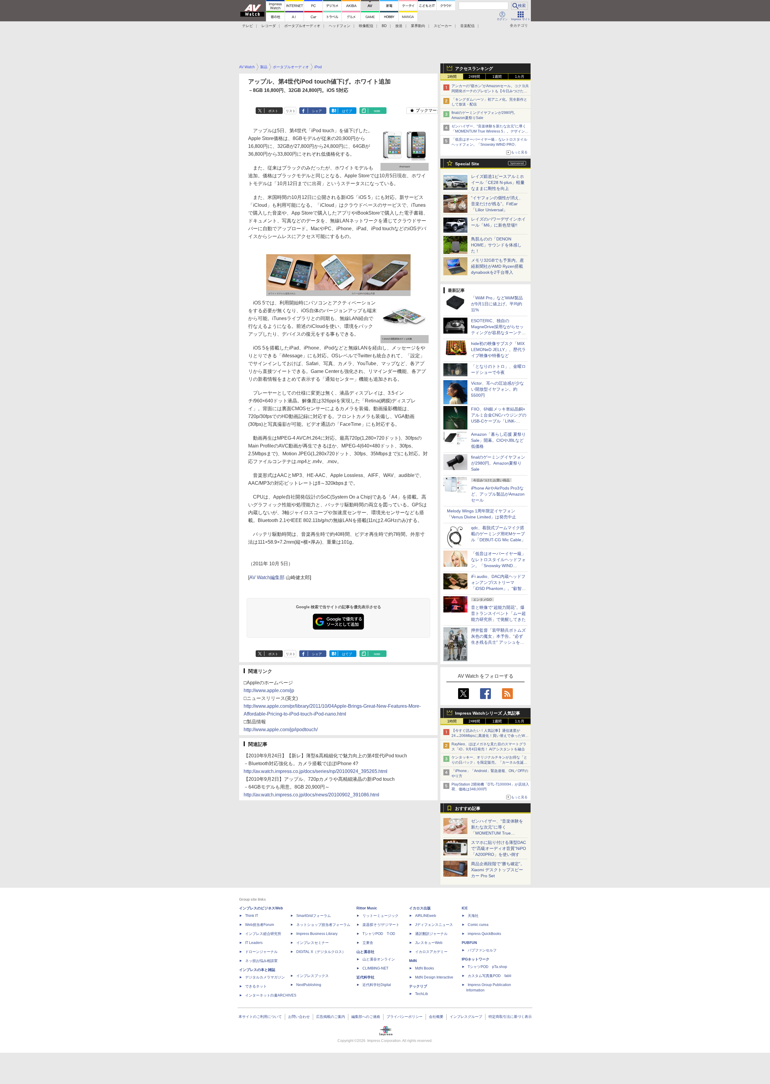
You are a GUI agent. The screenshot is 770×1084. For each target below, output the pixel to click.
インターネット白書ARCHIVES (270, 995)
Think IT (251, 916)
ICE (465, 908)
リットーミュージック (380, 916)
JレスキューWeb (428, 943)
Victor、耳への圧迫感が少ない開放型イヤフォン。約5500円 (497, 389)
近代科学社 (365, 977)
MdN (413, 961)
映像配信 (366, 26)
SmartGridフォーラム (313, 916)
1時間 (452, 77)
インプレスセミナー (312, 943)
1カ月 (519, 77)
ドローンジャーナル (261, 952)
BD (384, 26)
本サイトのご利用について (260, 1017)
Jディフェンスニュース (434, 925)
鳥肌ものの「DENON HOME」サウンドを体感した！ (496, 245)
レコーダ (268, 26)
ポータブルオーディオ (302, 26)
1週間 (497, 77)
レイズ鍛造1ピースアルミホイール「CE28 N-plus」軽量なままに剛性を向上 (498, 182)
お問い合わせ (299, 1017)
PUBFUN (469, 943)
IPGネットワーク (475, 959)
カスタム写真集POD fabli (489, 976)
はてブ (347, 111)
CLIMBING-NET (375, 968)
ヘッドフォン (339, 26)
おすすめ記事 (467, 808)
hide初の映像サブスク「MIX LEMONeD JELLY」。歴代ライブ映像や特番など (498, 349)
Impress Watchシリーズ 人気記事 (487, 713)
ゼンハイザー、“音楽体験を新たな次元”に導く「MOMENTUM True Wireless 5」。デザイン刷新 (489, 131)
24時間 (474, 77)
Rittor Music (366, 908)
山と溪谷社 (365, 952)
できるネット (256, 986)
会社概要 (436, 1017)
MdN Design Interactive (434, 977)
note (377, 111)
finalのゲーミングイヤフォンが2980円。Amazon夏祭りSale (498, 463)
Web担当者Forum (259, 925)
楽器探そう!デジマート (380, 925)
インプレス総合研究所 (263, 934)
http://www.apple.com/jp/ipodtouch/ (281, 729)
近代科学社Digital (376, 985)
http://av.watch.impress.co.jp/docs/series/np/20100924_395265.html (315, 771)
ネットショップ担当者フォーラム (323, 925)
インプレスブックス (312, 976)
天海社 (473, 916)
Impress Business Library (316, 934)
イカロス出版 (420, 908)
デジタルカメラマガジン (265, 977)
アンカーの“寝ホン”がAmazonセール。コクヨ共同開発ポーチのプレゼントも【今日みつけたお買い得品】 (490, 91)
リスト (291, 111)
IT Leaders (254, 943)
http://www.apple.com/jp (269, 690)
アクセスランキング (474, 68)
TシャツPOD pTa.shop (487, 967)
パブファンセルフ (482, 950)
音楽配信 (467, 26)
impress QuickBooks (484, 934)
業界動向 (418, 26)
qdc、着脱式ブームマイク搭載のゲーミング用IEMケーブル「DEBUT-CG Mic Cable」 (498, 533)
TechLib (421, 994)
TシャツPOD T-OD (378, 934)
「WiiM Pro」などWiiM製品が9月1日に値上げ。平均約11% (497, 303)
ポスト (273, 111)
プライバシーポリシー (405, 1017)
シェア (317, 111)
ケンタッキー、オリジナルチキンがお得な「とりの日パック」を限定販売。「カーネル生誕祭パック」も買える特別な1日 (489, 762)
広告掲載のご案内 (330, 1017)
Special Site (467, 163)
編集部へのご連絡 (365, 1017)
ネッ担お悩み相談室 (261, 961)
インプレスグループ (466, 1017)
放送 (398, 26)
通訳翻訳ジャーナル (431, 934)
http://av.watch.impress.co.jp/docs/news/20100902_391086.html (311, 794)
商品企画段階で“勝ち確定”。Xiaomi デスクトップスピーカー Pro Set (498, 869)
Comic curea (478, 925)
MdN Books (424, 968)
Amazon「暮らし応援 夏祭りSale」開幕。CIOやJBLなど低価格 (498, 440)
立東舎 (367, 943)
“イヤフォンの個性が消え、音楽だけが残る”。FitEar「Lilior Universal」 (497, 203)
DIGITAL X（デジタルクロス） (321, 952)
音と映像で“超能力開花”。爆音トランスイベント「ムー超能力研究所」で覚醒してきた (498, 613)
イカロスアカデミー (431, 952)
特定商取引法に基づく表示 (510, 1017)
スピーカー (443, 26)
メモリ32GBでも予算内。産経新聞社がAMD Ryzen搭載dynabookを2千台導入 (497, 266)
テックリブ (418, 986)
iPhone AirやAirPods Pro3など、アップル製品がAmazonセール (498, 494)
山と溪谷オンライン (378, 959)
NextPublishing (308, 985)
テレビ (247, 26)
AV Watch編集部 (267, 577)
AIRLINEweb (425, 916)
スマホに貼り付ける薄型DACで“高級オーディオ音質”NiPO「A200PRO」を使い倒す (498, 848)
